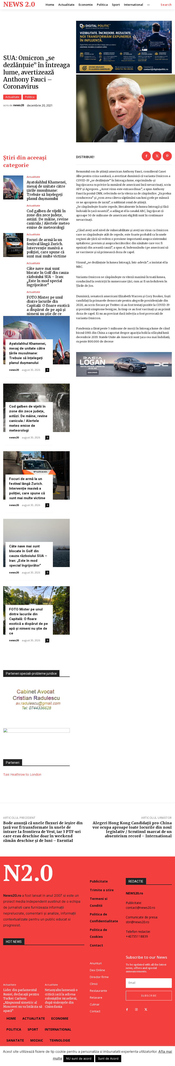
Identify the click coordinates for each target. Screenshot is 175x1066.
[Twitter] (156, 156)
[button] (166, 4)
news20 (18, 105)
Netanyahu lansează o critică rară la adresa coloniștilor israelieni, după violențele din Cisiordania (61, 998)
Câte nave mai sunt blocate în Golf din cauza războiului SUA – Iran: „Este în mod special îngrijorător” (48, 276)
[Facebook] (146, 156)
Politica (29, 97)
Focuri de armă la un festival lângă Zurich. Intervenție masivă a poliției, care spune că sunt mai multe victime (46, 248)
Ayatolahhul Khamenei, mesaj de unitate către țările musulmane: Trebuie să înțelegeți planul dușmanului (47, 190)
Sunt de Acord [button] (108, 1058)
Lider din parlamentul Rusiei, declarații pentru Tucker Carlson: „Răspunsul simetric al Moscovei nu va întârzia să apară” (22, 1000)
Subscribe (149, 995)
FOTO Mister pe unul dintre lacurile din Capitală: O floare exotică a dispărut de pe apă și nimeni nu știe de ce (48, 305)
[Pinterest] (167, 156)
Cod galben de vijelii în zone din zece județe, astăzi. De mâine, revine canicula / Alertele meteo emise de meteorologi (48, 219)
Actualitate (12, 97)
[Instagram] (136, 1009)
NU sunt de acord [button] (78, 1058)
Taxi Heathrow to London (22, 774)
